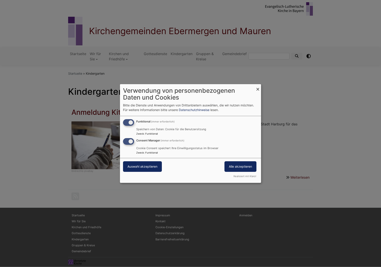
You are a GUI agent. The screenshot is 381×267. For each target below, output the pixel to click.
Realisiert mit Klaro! (244, 176)
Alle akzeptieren (240, 166)
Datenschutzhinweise (194, 110)
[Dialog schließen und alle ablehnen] (257, 87)
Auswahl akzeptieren (142, 166)
